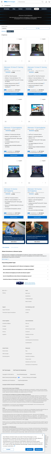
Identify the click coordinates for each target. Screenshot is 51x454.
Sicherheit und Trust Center (31, 361)
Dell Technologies (6, 370)
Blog (26, 350)
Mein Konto (28, 293)
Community (28, 309)
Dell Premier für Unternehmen (19, 370)
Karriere (27, 326)
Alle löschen (3, 31)
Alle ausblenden (14, 247)
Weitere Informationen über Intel (29, 283)
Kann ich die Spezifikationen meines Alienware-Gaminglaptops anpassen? (17, 276)
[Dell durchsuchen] (42, 2)
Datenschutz (33, 374)
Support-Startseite (6, 309)
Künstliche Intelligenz (6, 323)
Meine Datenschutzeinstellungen (9, 377)
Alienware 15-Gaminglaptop (13, 127)
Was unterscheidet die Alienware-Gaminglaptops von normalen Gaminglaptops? (18, 269)
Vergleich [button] (20, 39)
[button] (46, 2)
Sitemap (4, 292)
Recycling (27, 337)
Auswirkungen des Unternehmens (32, 339)
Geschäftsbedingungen (22, 374)
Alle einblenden (5, 247)
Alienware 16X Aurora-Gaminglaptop (35, 190)
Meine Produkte (29, 301)
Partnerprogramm (6, 356)
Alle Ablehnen (29, 449)
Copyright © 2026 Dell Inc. (8, 374)
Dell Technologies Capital (30, 328)
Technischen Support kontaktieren (9, 312)
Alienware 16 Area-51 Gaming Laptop (37, 68)
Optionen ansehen (13, 94)
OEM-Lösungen (5, 353)
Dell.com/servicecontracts (38, 402)
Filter (38, 28)
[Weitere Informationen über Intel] (20, 283)
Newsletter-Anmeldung (30, 356)
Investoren (28, 331)
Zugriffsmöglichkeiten (23, 380)
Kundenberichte (29, 342)
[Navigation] (1, 2)
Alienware (9, 31)
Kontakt (27, 312)
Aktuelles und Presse (29, 334)
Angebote (4, 334)
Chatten (26, 419)
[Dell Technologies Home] (9, 2)
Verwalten (8, 449)
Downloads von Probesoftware (31, 364)
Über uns (27, 323)
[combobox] (30, 2)
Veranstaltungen (29, 353)
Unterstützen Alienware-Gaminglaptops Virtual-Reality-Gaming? (15, 279)
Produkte (4, 326)
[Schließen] (42, 435)
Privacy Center (28, 359)
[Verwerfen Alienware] (13, 31)
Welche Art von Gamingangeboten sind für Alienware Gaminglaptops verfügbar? (18, 266)
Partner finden (5, 350)
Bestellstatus (28, 296)
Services (4, 331)
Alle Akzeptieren (39, 449)
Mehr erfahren (14, 241)
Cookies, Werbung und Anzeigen (29, 377)
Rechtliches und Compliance (8, 380)
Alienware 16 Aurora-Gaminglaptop (10, 190)
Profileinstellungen (29, 298)
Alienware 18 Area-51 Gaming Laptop (13, 68)
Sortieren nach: (4, 26)
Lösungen (4, 328)
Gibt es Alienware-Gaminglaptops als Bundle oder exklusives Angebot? (16, 272)
